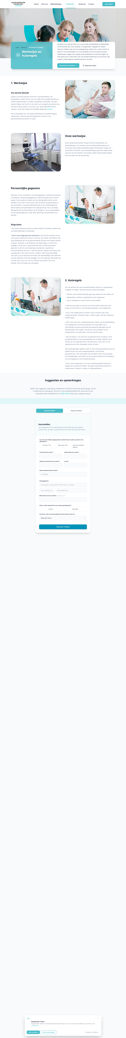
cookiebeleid (34, 1025)
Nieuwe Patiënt (49, 411)
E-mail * (66, 461)
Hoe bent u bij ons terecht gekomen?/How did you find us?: (57, 514)
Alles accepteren (33, 1032)
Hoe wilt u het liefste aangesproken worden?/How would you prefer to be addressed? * (61, 440)
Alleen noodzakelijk (48, 1032)
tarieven (50, 109)
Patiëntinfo (70, 4)
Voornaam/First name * (46, 452)
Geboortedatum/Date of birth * (48, 470)
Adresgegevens (44, 481)
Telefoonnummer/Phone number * (49, 461)
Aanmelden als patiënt (67, 65)
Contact (91, 4)
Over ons (44, 4)
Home (36, 4)
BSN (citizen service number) (52, 495)
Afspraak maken (90, 65)
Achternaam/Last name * (71, 452)
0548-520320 (65, 394)
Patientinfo (24, 47)
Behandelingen (55, 4)
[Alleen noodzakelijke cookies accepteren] (98, 1018)
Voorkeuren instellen (92, 1032)
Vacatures (82, 4)
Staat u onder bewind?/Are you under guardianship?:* (55, 505)
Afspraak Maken (76, 411)
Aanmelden (109, 4)
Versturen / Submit (63, 527)
